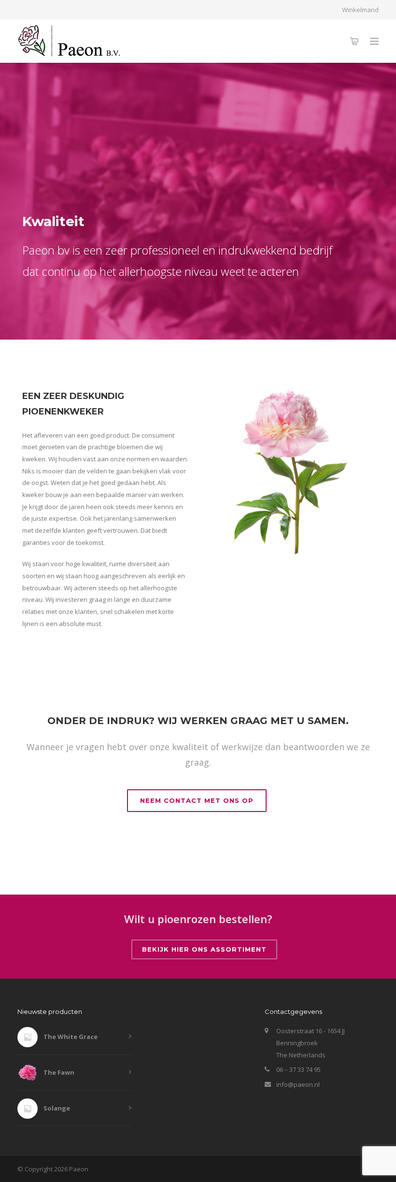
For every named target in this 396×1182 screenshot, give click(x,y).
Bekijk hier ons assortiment (204, 949)
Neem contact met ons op (197, 800)
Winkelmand (360, 10)
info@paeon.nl (298, 1084)
